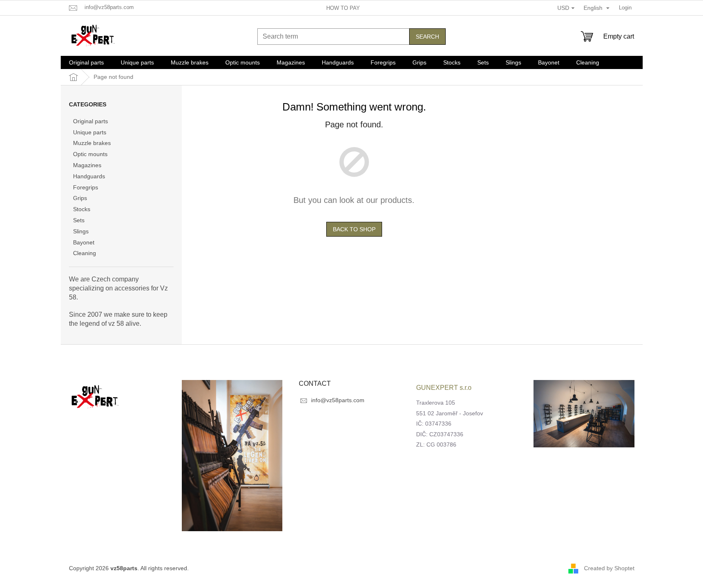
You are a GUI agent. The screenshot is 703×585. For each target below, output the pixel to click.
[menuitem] (86, 62)
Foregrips (85, 187)
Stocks (81, 209)
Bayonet (83, 242)
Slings (81, 231)
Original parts (90, 121)
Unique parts (89, 132)
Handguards (89, 176)
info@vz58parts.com (337, 400)
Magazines (87, 165)
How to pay (343, 8)
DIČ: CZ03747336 (439, 434)
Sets (79, 220)
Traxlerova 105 (435, 402)
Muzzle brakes (92, 143)
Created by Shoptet (609, 568)
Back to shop (354, 229)
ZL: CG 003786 (436, 444)
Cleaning (84, 253)
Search (427, 36)
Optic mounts (90, 154)
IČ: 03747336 (433, 423)
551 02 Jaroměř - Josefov (449, 413)
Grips (80, 198)
